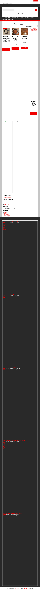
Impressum (8, 2)
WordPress (17, 588)
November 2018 (6, 204)
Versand (16, 41)
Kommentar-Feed (7, 215)
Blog (15, 0)
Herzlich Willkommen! (7, 197)
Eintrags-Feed (6, 214)
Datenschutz (12, 2)
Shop (8, 0)
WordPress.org (6, 216)
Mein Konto (12, 0)
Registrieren (6, 212)
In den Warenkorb (6, 49)
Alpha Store (25, 588)
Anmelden (5, 213)
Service (4, 2)
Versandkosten (25, 45)
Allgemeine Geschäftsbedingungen (7, 3)
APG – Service (5, 0)
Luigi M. (5, 200)
